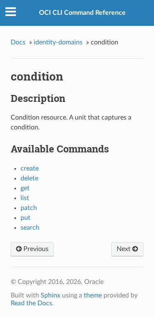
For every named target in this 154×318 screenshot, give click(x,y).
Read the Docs (31, 303)
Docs (18, 42)
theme (93, 295)
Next (124, 249)
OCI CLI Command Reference (82, 12)
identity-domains (58, 42)
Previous (35, 249)
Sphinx (50, 295)
